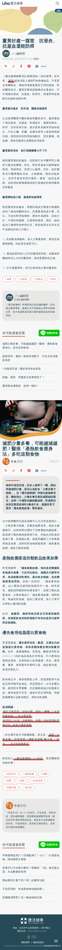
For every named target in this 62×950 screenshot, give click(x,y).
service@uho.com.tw (37, 931)
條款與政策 (38, 942)
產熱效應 (29, 774)
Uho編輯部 (18, 53)
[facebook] (29, 938)
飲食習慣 (38, 781)
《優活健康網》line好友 (28, 758)
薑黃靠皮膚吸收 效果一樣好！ (20, 386)
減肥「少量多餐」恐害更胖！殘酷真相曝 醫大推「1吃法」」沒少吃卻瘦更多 (30, 739)
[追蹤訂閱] (36, 66)
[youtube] (34, 937)
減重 (45, 774)
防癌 (53, 279)
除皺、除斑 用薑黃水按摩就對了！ (23, 377)
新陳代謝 (11, 787)
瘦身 (22, 781)
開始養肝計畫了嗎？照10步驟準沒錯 (23, 880)
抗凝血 (39, 279)
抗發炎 (23, 279)
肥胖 (9, 781)
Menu (59, 941)
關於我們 (25, 942)
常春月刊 (17, 461)
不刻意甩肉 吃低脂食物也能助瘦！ (23, 889)
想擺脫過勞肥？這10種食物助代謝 (22, 897)
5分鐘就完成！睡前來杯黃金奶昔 (21, 369)
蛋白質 (28, 787)
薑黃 (11, 81)
